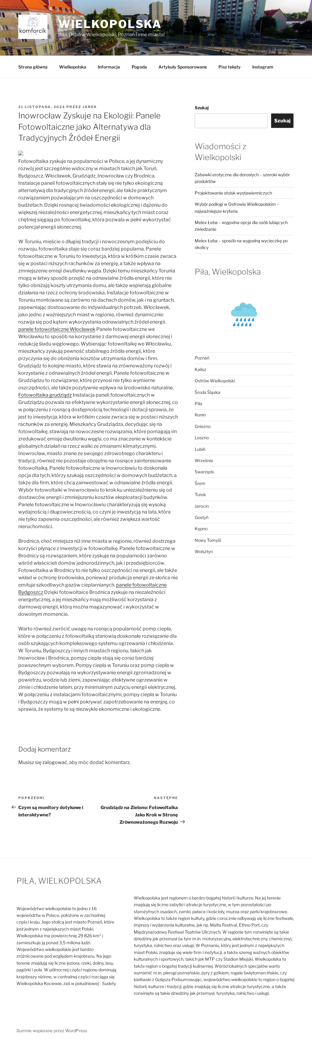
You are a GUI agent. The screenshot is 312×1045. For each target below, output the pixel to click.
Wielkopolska (72, 66)
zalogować (54, 762)
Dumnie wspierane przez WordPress (51, 1030)
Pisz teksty (229, 66)
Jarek (90, 107)
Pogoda (139, 66)
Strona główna (33, 66)
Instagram (262, 66)
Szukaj (202, 107)
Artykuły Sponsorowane (182, 66)
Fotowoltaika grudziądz (45, 395)
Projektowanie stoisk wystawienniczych (233, 192)
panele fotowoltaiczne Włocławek (56, 329)
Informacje (109, 66)
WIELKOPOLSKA (110, 24)
